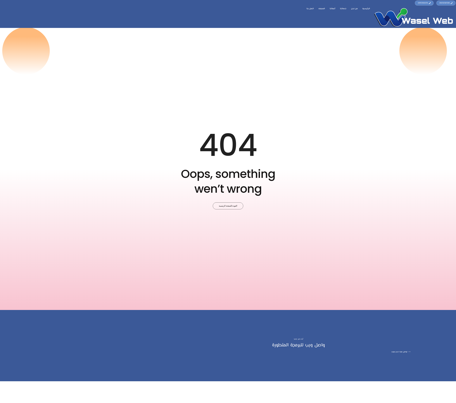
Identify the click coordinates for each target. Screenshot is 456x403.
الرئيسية (366, 8)
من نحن (354, 8)
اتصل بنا (310, 8)
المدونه (321, 8)
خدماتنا (343, 8)
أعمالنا (332, 8)
